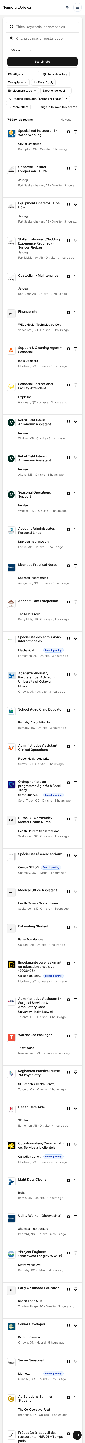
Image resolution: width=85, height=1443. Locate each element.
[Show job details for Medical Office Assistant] (42, 903)
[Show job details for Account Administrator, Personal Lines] (42, 541)
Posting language (37, 98)
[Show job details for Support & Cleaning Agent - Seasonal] (42, 360)
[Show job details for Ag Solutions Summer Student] (42, 1409)
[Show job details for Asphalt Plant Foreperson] (42, 613)
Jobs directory (57, 74)
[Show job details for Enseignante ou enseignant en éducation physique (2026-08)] (42, 975)
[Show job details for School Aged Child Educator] (42, 722)
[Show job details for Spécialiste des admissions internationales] (42, 650)
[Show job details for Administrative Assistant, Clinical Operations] (42, 758)
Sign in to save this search (59, 107)
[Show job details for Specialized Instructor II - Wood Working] (42, 143)
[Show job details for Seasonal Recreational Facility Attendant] (42, 396)
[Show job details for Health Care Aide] (42, 1120)
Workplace (15, 82)
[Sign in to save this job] (68, 132)
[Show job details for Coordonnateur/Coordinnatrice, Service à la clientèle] (42, 1156)
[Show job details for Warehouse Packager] (42, 1047)
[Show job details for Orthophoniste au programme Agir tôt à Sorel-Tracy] (42, 794)
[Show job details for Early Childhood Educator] (42, 1300)
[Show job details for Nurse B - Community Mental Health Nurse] (42, 830)
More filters (20, 107)
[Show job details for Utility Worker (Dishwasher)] (42, 1228)
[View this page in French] (68, 7)
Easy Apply (45, 82)
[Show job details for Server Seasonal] (42, 1373)
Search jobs (42, 61)
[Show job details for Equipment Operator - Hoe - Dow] (42, 216)
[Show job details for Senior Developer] (42, 1337)
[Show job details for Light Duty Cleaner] (42, 1192)
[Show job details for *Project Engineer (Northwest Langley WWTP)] (42, 1264)
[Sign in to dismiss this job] (75, 132)
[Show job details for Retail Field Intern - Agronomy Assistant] (42, 433)
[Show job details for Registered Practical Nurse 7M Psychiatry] (42, 1084)
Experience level (54, 90)
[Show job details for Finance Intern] (42, 324)
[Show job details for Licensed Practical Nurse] (42, 577)
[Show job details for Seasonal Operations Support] (42, 505)
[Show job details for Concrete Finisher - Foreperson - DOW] (42, 179)
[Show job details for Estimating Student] (42, 939)
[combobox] (46, 26)
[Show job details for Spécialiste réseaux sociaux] (42, 867)
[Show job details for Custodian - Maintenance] (42, 288)
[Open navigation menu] (77, 7)
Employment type (20, 90)
